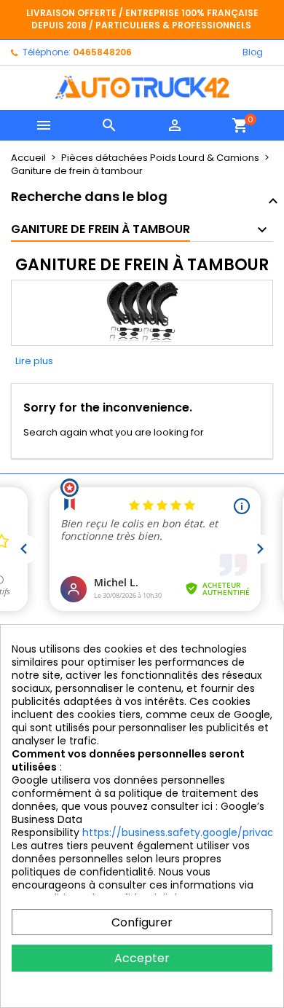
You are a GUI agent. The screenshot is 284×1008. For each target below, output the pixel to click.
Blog (252, 52)
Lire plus (34, 361)
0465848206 (102, 52)
